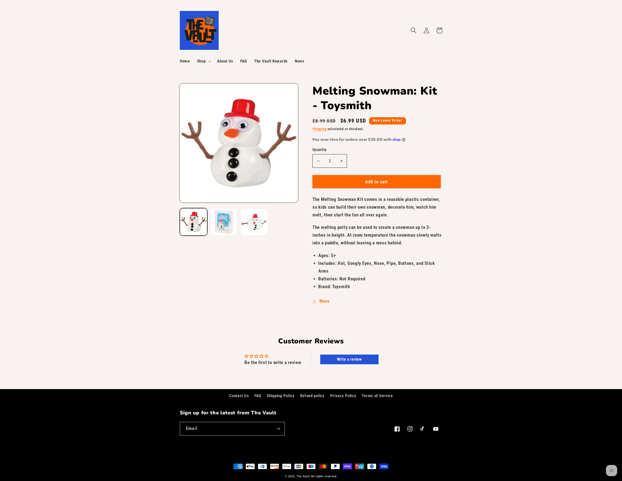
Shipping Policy (281, 395)
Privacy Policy (343, 395)
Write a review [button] (349, 359)
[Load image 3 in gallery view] (254, 222)
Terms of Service (377, 395)
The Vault (303, 476)
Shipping (319, 129)
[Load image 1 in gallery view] (193, 222)
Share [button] (324, 301)
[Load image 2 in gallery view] (224, 222)
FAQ (257, 395)
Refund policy (312, 395)
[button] (203, 61)
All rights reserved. (324, 476)
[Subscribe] (278, 429)
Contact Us (239, 395)
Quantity (319, 150)
